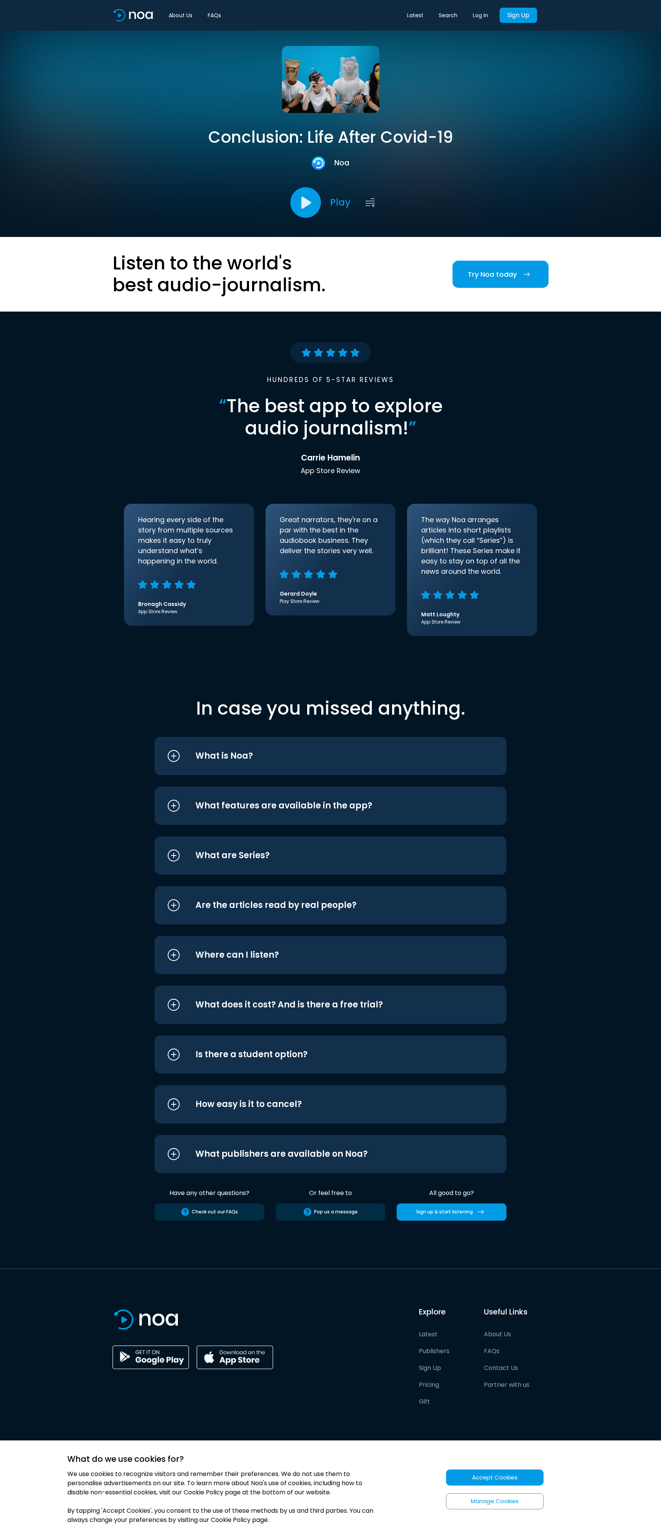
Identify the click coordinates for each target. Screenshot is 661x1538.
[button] (316, 756)
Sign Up (518, 15)
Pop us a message (336, 1211)
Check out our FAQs (215, 1211)
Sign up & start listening (444, 1211)
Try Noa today (492, 274)
